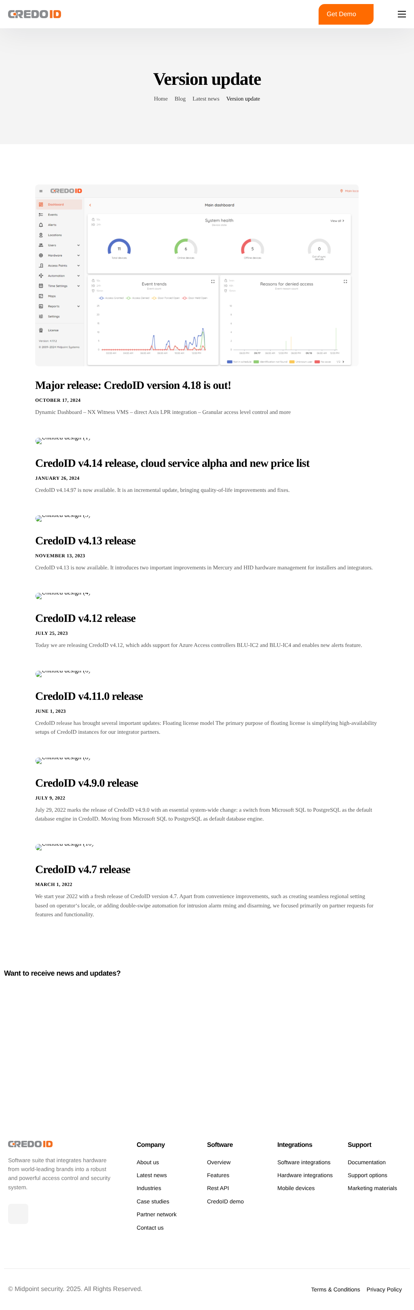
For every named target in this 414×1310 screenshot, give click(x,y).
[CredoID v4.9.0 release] (63, 760)
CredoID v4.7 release (82, 869)
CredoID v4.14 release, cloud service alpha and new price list (172, 463)
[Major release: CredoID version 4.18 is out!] (197, 275)
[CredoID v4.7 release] (64, 847)
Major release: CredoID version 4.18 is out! (133, 385)
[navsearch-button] (299, 14)
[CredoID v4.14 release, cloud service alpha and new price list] (63, 440)
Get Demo (341, 14)
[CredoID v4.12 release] (63, 595)
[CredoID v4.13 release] (63, 518)
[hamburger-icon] (402, 14)
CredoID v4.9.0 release (86, 783)
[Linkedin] (18, 1214)
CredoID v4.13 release (85, 541)
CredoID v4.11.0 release (89, 696)
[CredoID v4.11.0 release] (63, 673)
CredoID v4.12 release (85, 618)
